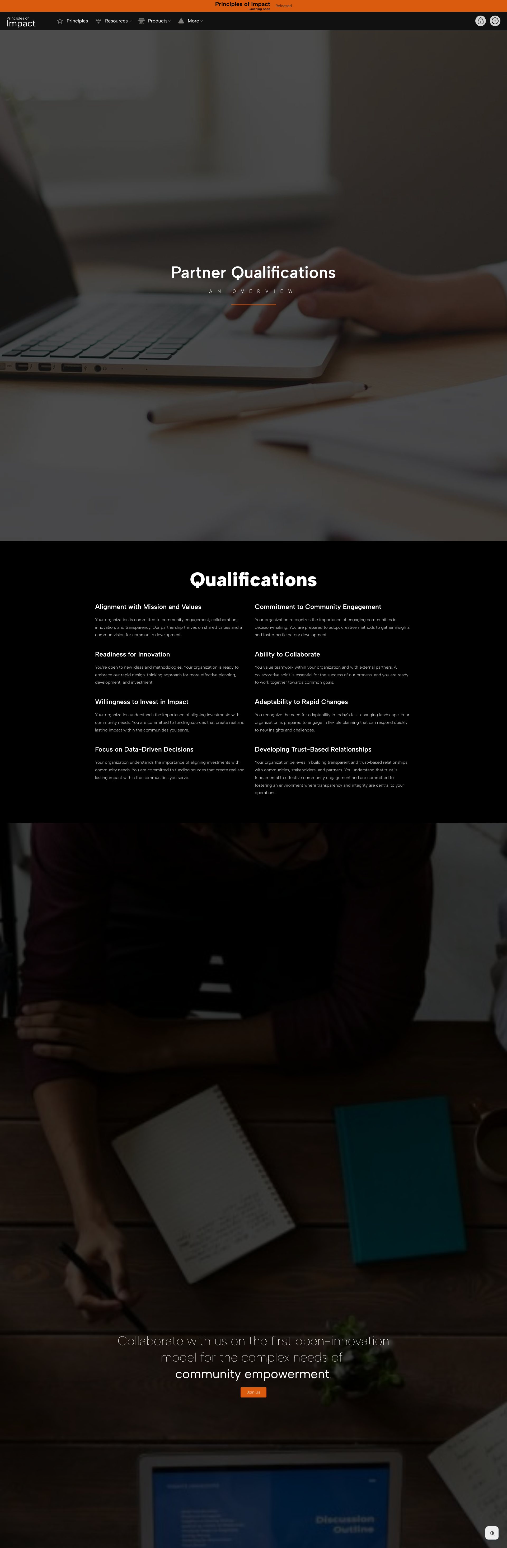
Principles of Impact (242, 6)
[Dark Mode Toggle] (492, 1533)
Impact (21, 22)
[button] (495, 21)
